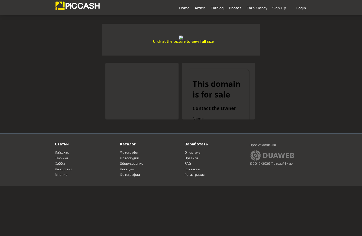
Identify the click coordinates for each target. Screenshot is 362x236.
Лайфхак (62, 152)
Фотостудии (129, 158)
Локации (127, 169)
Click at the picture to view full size (183, 41)
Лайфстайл (63, 169)
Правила (191, 158)
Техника (61, 158)
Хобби (60, 163)
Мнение (61, 175)
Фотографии (130, 175)
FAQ (188, 163)
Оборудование (131, 163)
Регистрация (195, 175)
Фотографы (129, 152)
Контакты (192, 169)
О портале (192, 152)
